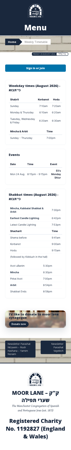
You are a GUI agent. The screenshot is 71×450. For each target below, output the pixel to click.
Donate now (19, 324)
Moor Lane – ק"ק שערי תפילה (35, 396)
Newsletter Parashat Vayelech (57, 347)
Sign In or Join (35, 68)
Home (12, 42)
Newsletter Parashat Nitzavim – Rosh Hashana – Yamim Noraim (19, 349)
